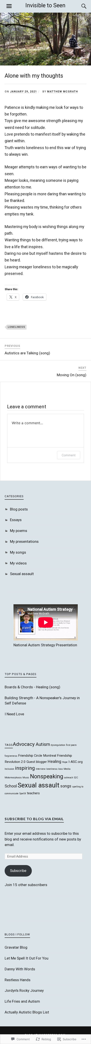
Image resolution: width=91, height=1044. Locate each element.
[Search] (79, 6)
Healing (54, 761)
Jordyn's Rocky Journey (24, 990)
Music (26, 777)
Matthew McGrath (62, 91)
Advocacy (24, 744)
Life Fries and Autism (22, 1001)
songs (65, 786)
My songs (18, 552)
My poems (18, 530)
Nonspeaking (46, 776)
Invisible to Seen (45, 5)
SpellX (22, 793)
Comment (69, 455)
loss (60, 769)
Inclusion (9, 769)
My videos (18, 563)
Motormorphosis (13, 777)
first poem (71, 745)
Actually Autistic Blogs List (27, 1012)
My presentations (24, 541)
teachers (33, 793)
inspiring (25, 768)
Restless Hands (17, 980)
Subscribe (18, 870)
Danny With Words (20, 969)
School (11, 786)
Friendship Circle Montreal (37, 756)
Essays (16, 520)
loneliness (16, 327)
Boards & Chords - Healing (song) (32, 687)
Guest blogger (37, 762)
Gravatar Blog (16, 947)
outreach (68, 777)
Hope (65, 762)
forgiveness (11, 755)
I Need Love (14, 714)
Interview (41, 769)
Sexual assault (22, 574)
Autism (43, 744)
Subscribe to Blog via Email (34, 819)
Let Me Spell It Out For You (26, 958)
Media (67, 769)
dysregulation (58, 745)
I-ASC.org (75, 762)
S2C (76, 777)
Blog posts (19, 509)
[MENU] (9, 6)
